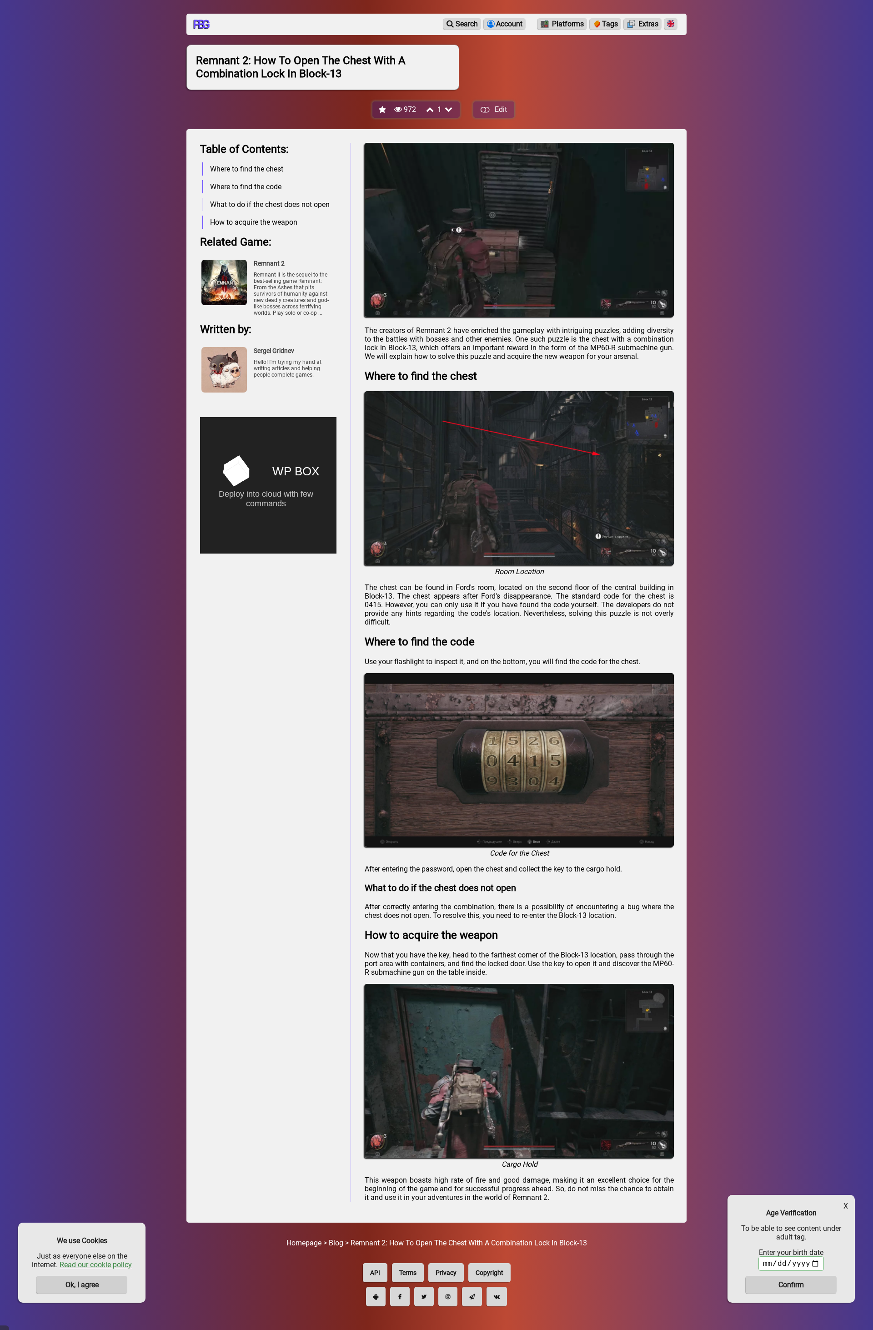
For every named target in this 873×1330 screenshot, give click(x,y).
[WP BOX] (268, 474)
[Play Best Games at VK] (497, 1296)
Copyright (489, 1272)
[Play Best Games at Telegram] (472, 1296)
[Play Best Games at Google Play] (376, 1296)
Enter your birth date (791, 1252)
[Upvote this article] (430, 109)
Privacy (446, 1272)
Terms (407, 1272)
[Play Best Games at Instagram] (447, 1296)
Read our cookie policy (96, 1264)
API (375, 1272)
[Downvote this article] (449, 109)
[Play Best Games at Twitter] (424, 1296)
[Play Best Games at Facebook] (400, 1296)
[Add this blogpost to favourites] (382, 110)
